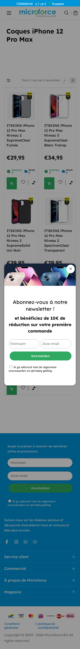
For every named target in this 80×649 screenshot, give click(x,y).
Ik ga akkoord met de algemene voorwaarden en (33, 368)
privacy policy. (41, 371)
